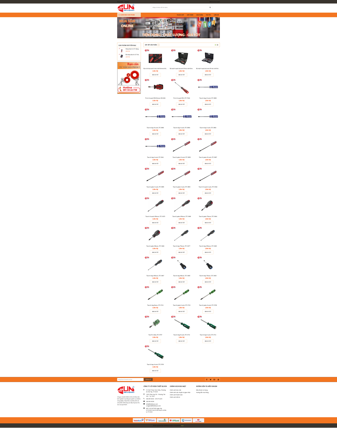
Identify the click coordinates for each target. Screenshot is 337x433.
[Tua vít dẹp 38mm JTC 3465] (182, 264)
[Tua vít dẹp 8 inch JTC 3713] (182, 324)
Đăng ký (127, 2)
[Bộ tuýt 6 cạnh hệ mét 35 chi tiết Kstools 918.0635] (182, 57)
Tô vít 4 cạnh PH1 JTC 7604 (181, 98)
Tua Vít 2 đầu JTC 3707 (155, 335)
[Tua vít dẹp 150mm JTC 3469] (208, 235)
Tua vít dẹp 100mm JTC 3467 (155, 275)
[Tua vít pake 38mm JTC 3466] (155, 235)
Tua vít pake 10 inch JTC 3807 (208, 157)
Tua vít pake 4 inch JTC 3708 (208, 305)
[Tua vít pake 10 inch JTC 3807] (208, 146)
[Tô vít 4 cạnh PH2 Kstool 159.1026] (155, 87)
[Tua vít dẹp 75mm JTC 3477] (182, 235)
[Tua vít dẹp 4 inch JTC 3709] (155, 353)
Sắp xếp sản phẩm (151, 45)
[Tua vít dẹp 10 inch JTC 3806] (155, 116)
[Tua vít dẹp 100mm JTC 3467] (155, 264)
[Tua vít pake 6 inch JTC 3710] (182, 294)
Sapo (182, 425)
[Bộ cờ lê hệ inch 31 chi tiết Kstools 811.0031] (155, 57)
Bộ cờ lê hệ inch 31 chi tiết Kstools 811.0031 (156, 68)
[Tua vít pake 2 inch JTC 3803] (182, 176)
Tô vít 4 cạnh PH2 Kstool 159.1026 (155, 98)
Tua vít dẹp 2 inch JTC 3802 (208, 127)
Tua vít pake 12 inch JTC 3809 (182, 157)
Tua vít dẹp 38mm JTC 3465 (181, 275)
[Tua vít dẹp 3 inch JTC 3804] (182, 116)
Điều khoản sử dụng (202, 390)
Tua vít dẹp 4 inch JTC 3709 (155, 364)
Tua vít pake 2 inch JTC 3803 (181, 187)
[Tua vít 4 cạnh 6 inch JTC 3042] (208, 176)
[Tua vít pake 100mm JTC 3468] (182, 205)
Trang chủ (180, 15)
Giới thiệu (190, 15)
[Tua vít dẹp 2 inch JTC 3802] (208, 116)
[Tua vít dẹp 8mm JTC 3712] (155, 294)
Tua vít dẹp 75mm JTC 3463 (208, 275)
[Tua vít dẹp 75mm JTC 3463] (208, 264)
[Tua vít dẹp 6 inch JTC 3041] (155, 146)
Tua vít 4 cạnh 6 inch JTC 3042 (208, 187)
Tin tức (208, 15)
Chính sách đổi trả (175, 397)
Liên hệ (216, 15)
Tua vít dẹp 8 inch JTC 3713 (181, 335)
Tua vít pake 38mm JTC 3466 (155, 246)
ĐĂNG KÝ (148, 379)
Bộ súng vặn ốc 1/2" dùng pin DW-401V (137, 54)
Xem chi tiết (155, 75)
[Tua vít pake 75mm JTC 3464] (208, 205)
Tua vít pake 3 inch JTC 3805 (155, 187)
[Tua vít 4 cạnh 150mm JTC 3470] (155, 205)
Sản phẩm (199, 15)
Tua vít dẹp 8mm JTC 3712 (155, 305)
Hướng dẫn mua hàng (202, 392)
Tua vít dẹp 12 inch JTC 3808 (208, 98)
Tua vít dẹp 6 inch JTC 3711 (208, 335)
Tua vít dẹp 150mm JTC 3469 (208, 246)
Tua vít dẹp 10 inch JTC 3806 (155, 127)
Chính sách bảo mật (175, 390)
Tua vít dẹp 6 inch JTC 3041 (155, 157)
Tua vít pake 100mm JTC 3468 (181, 216)
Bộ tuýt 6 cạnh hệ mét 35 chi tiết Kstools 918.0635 (185, 68)
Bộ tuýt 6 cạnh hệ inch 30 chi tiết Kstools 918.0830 (211, 68)
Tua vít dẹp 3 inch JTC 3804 (181, 127)
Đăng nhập (120, 2)
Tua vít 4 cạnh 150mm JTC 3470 (155, 216)
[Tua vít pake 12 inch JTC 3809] (182, 146)
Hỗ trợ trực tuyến (215, 2)
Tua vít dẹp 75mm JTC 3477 (181, 246)
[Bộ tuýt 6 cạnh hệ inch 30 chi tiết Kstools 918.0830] (208, 57)
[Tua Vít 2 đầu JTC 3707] (155, 324)
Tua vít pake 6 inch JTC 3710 (181, 305)
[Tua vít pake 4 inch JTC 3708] (208, 294)
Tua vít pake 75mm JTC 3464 (208, 216)
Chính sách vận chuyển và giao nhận (180, 392)
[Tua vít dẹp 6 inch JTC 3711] (208, 324)
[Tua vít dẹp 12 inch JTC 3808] (208, 87)
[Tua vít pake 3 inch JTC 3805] (155, 176)
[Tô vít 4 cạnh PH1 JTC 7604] (182, 87)
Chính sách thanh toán (176, 395)
